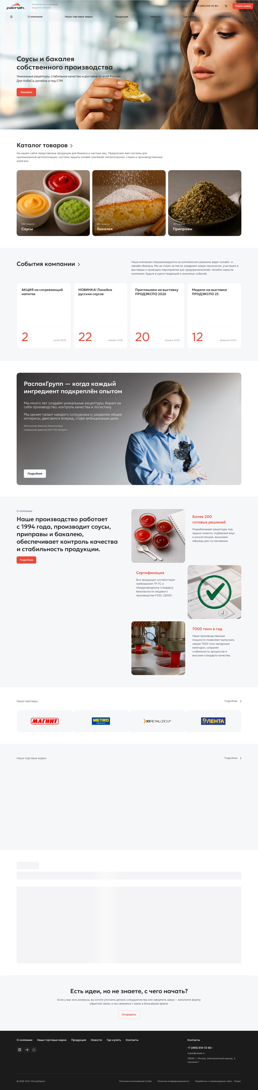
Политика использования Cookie (135, 1081)
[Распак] (73, 805)
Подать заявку (243, 5)
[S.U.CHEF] (185, 805)
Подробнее (35, 473)
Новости (96, 1040)
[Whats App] (34, 1050)
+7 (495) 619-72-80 (207, 5)
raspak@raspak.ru (196, 1053)
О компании (24, 1040)
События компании (46, 264)
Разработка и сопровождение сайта (213, 1081)
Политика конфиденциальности (173, 1081)
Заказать (26, 92)
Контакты (132, 1040)
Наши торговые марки (52, 1040)
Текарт (237, 1081)
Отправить (129, 1014)
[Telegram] (27, 1050)
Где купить (114, 1040)
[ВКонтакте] (20, 1050)
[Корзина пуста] (226, 6)
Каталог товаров (42, 145)
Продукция (78, 1040)
